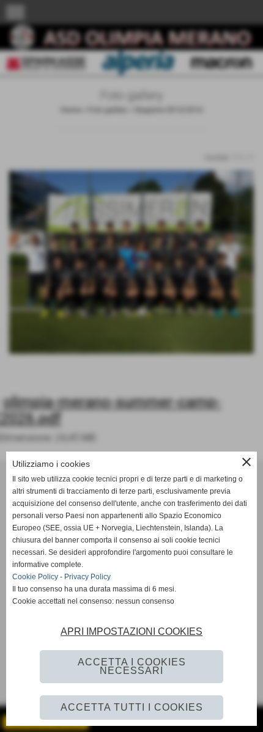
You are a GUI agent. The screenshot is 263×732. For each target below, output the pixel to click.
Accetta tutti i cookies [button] (132, 707)
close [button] (246, 462)
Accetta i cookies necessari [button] (132, 666)
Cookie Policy (35, 577)
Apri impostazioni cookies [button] (131, 631)
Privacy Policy (87, 577)
